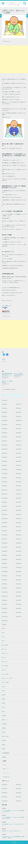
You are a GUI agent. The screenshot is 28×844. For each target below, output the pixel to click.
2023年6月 (5, 481)
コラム (4, 657)
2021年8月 (5, 526)
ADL (4, 628)
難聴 (4, 744)
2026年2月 (5, 416)
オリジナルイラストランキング (7, 313)
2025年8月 (5, 428)
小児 (4, 707)
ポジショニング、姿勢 (7, 678)
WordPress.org (6, 776)
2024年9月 (19, 449)
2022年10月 (5, 498)
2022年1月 (19, 514)
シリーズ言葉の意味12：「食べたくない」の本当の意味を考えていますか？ (13, 811)
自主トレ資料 (6, 736)
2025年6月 (5, 432)
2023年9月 (19, 473)
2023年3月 (19, 485)
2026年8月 (5, 404)
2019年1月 (19, 588)
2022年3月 (19, 510)
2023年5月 (19, 481)
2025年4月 (5, 436)
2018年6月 (5, 604)
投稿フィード (6, 768)
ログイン (5, 764)
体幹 (4, 694)
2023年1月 (19, 489)
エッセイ (10, 34)
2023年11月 (19, 469)
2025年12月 (5, 420)
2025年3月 (19, 436)
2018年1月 (19, 612)
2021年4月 (5, 534)
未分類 (4, 715)
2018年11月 (19, 592)
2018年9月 (19, 596)
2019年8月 (5, 575)
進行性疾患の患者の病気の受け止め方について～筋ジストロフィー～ (7, 375)
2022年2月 (5, 514)
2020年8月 (5, 551)
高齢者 (4, 757)
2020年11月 (19, 543)
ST (3, 640)
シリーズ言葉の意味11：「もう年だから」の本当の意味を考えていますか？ (13, 818)
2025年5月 (19, 432)
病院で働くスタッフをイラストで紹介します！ (11, 830)
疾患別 (4, 728)
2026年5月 (19, 408)
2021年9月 (19, 522)
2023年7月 (19, 477)
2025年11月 (19, 420)
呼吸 (4, 703)
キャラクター (6, 653)
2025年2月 (5, 440)
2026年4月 (5, 412)
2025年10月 (5, 424)
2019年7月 (19, 575)
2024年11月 (19, 445)
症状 (4, 732)
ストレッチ (5, 661)
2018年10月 (5, 596)
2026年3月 (19, 412)
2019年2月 (5, 588)
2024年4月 (5, 461)
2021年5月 (19, 530)
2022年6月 (5, 506)
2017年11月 (19, 616)
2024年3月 (19, 461)
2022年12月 (5, 494)
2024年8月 (5, 453)
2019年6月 (5, 579)
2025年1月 (19, 440)
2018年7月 (19, 600)
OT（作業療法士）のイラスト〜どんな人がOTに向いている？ (13, 825)
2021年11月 (19, 518)
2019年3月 (19, 583)
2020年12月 (5, 543)
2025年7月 (19, 428)
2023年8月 (5, 477)
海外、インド (6, 719)
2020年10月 (5, 547)
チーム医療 (5, 665)
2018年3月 (19, 608)
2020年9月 (19, 547)
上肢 (4, 686)
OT (3, 632)
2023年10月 (5, 473)
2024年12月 (5, 445)
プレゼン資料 (6, 674)
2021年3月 (19, 534)
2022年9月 (19, 498)
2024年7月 (19, 453)
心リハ (4, 711)
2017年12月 (5, 616)
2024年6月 (5, 457)
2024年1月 (19, 465)
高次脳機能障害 (6, 753)
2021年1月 (19, 538)
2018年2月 (5, 612)
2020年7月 (19, 551)
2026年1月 (19, 416)
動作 (4, 699)
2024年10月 (5, 449)
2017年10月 (5, 620)
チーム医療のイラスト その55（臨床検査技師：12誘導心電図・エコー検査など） (13, 837)
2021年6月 (5, 530)
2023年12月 (5, 469)
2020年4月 (5, 559)
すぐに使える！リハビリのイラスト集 (14, 4)
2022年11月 (19, 494)
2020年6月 (5, 555)
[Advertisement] (14, 59)
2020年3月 (19, 559)
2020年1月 (19, 563)
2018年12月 (5, 592)
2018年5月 (19, 604)
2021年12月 (5, 518)
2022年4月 (5, 510)
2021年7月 (19, 526)
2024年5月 (19, 457)
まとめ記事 (5, 645)
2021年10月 (5, 522)
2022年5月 (19, 506)
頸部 (4, 748)
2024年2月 (5, 465)
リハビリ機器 (6, 682)
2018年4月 (5, 608)
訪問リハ (5, 740)
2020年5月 (19, 555)
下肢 (4, 690)
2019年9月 (19, 571)
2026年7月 (19, 404)
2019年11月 (19, 567)
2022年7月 (19, 502)
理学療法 (5, 723)
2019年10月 (5, 571)
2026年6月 (5, 408)
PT (3, 636)
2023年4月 (5, 485)
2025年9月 (19, 424)
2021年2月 (5, 538)
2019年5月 (19, 579)
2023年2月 (5, 489)
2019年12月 (5, 567)
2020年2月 (5, 563)
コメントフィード (6, 772)
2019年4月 (5, 583)
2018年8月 (5, 600)
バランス (5, 669)
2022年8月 (5, 502)
